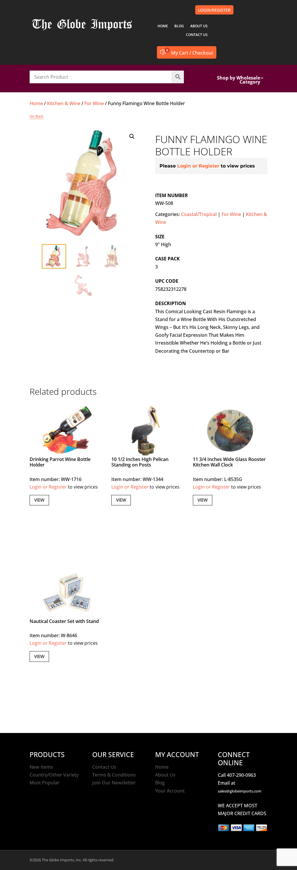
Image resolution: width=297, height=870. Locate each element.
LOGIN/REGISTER (214, 10)
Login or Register (198, 166)
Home (36, 103)
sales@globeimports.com (239, 791)
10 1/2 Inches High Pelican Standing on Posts (140, 462)
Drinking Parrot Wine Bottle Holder (60, 462)
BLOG (179, 26)
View (39, 500)
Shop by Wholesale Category (238, 80)
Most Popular (44, 782)
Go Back (37, 116)
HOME (162, 26)
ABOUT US (199, 26)
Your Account (170, 791)
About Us (165, 775)
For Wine (94, 103)
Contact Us (104, 767)
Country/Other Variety (54, 775)
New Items (41, 767)
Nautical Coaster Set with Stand (64, 621)
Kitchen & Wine (63, 103)
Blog (160, 782)
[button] (132, 136)
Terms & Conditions (114, 775)
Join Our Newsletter (114, 782)
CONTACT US (197, 35)
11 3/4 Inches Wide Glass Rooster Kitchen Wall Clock (229, 462)
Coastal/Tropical (199, 214)
